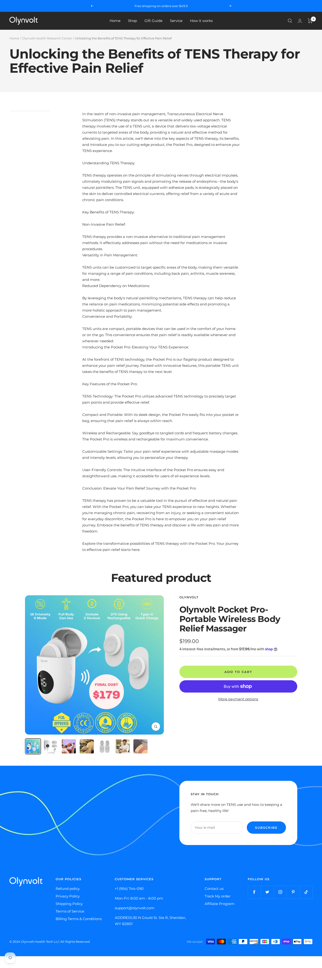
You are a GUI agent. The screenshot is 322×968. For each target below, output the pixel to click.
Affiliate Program (220, 903)
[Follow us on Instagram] (280, 892)
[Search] (290, 21)
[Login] (300, 21)
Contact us (214, 888)
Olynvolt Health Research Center (47, 38)
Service (176, 20)
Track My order (218, 896)
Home (115, 20)
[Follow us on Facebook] (254, 892)
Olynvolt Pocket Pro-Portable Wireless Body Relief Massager (229, 619)
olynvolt (188, 597)
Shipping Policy (69, 903)
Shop (132, 20)
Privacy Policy (68, 896)
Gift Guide (153, 20)
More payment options (238, 699)
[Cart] (310, 20)
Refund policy (68, 888)
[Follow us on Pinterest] (293, 892)
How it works (201, 20)
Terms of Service (70, 911)
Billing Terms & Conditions (79, 919)
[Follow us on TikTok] (306, 892)
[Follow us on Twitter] (267, 892)
